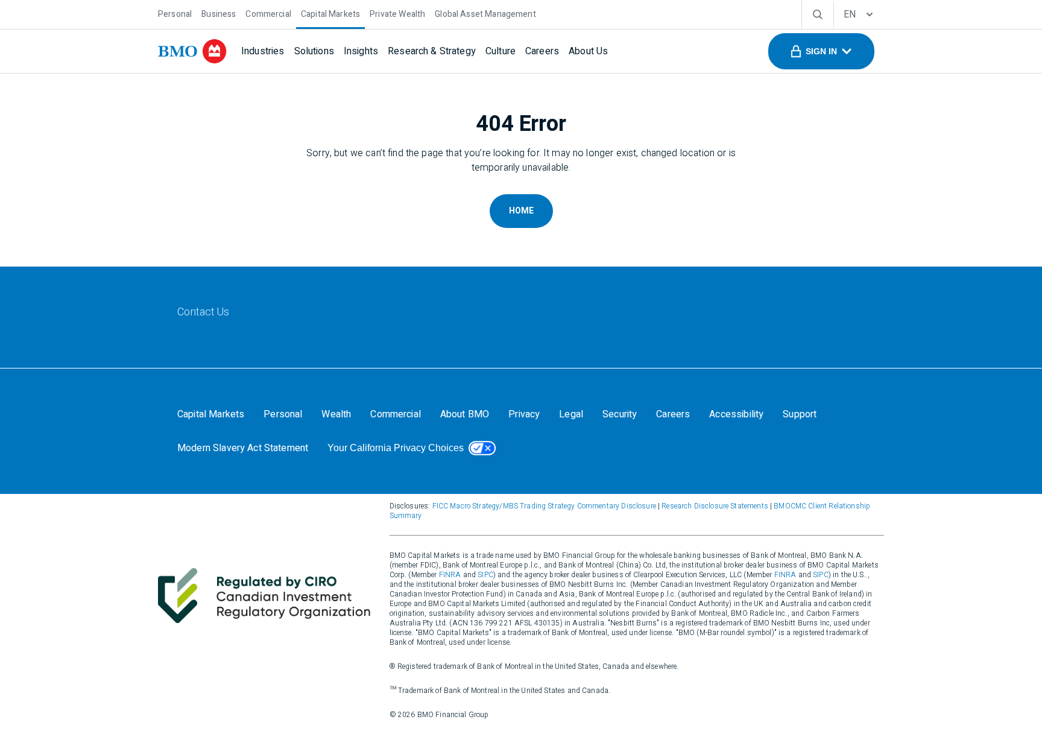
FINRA (450, 574)
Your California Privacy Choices (395, 448)
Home (521, 210)
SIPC (485, 574)
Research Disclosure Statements (715, 506)
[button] (821, 51)
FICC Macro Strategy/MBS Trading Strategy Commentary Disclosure (544, 506)
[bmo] (192, 51)
